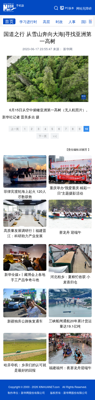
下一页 (43, 136)
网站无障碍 (84, 8)
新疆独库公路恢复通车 (25, 321)
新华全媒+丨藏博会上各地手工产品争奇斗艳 (24, 277)
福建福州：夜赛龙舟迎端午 (70, 367)
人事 (72, 21)
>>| (55, 136)
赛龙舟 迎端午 (70, 232)
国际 (84, 21)
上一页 (15, 129)
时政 (59, 21)
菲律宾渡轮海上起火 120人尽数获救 (25, 194)
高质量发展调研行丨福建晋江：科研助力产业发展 (25, 233)
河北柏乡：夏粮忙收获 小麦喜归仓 (70, 279)
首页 (9, 21)
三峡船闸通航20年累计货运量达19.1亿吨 (70, 323)
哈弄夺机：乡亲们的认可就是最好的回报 (25, 367)
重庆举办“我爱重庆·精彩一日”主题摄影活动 (70, 190)
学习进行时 (28, 21)
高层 (46, 21)
